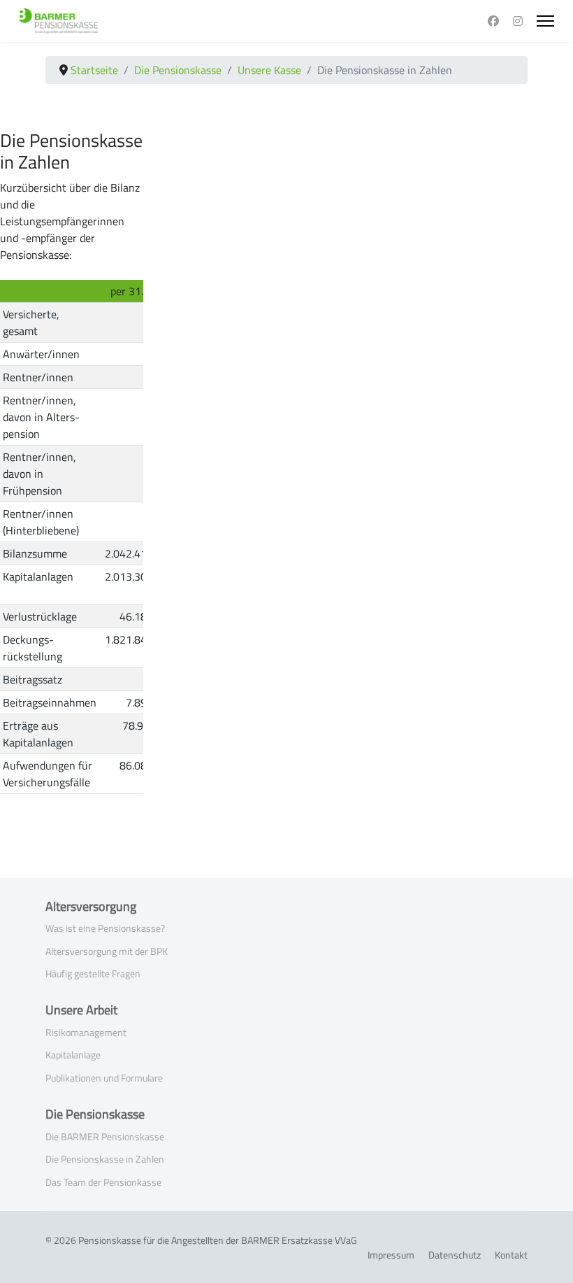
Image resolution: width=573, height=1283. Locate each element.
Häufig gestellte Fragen (92, 973)
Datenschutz (454, 1254)
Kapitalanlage (73, 1054)
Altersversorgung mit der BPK (106, 951)
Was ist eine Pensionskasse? (105, 928)
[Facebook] (493, 21)
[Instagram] (518, 21)
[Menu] (545, 21)
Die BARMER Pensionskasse (104, 1136)
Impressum (391, 1254)
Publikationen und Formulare (104, 1077)
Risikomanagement (85, 1032)
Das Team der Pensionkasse (103, 1182)
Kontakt (511, 1254)
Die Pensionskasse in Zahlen (104, 1158)
